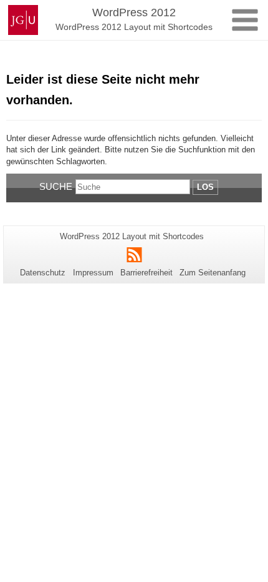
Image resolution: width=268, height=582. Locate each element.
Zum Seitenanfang (212, 272)
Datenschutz (42, 272)
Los (205, 187)
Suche (55, 186)
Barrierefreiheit (146, 272)
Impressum (93, 272)
